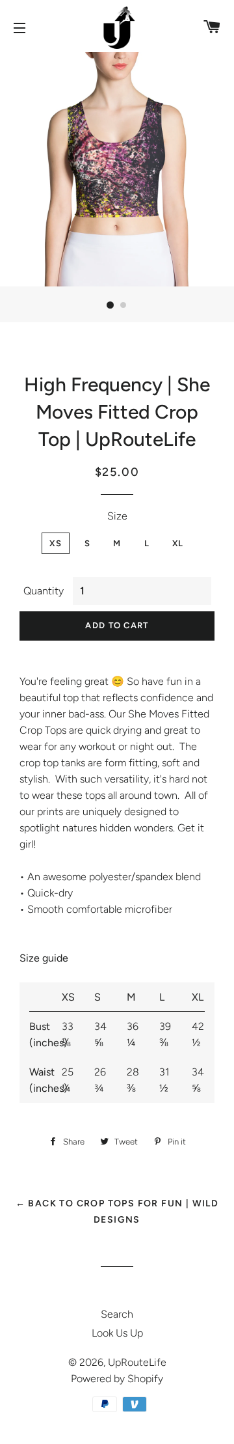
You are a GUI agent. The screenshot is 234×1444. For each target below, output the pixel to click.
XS (55, 543)
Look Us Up (117, 1333)
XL (178, 543)
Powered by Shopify (117, 1378)
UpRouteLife (137, 1362)
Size (117, 516)
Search (117, 1314)
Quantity (43, 591)
